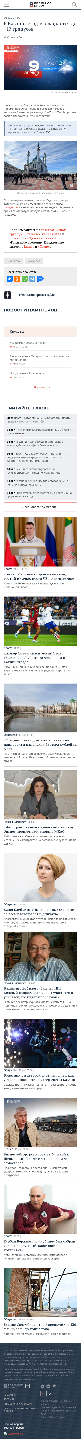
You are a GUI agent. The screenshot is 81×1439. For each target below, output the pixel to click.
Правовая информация (18, 1404)
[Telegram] (32, 279)
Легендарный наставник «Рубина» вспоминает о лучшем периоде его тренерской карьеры (39, 1249)
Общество (12, 17)
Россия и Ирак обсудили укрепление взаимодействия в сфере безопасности (35, 443)
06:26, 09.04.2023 (13, 36)
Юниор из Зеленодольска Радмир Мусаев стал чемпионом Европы (39, 580)
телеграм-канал (53, 230)
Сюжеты (17, 331)
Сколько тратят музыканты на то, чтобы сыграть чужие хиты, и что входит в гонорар (40, 1081)
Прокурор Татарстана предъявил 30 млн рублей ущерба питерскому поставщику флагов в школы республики (37, 1164)
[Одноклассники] (17, 279)
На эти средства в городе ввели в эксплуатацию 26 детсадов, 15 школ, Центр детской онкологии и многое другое (40, 750)
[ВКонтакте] (10, 279)
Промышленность (15, 821)
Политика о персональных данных (20, 1410)
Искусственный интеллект (27, 375)
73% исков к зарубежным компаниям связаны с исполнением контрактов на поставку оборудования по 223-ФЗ (40, 835)
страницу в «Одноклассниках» (32, 238)
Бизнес (8, 1149)
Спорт (8, 568)
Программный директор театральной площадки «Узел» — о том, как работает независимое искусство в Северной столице (40, 917)
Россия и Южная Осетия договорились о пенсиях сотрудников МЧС (37, 482)
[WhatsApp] (25, 279)
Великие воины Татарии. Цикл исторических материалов (39, 360)
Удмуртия (34, 261)
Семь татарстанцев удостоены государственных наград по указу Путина (33, 470)
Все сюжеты (42, 387)
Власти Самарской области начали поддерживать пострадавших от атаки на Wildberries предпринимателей (34, 457)
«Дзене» (44, 246)
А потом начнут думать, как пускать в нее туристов (40, 1329)
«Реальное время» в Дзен (38, 295)
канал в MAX (51, 234)
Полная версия (13, 1424)
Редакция (10, 1395)
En (50, 1393)
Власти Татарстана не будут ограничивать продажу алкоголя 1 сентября (38, 419)
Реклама (9, 1399)
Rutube (29, 246)
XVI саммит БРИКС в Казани (28, 344)
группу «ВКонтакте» (24, 234)
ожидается (11, 207)
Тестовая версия (14, 1427)
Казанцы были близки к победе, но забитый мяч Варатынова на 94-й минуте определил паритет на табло (37, 663)
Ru (43, 1393)
